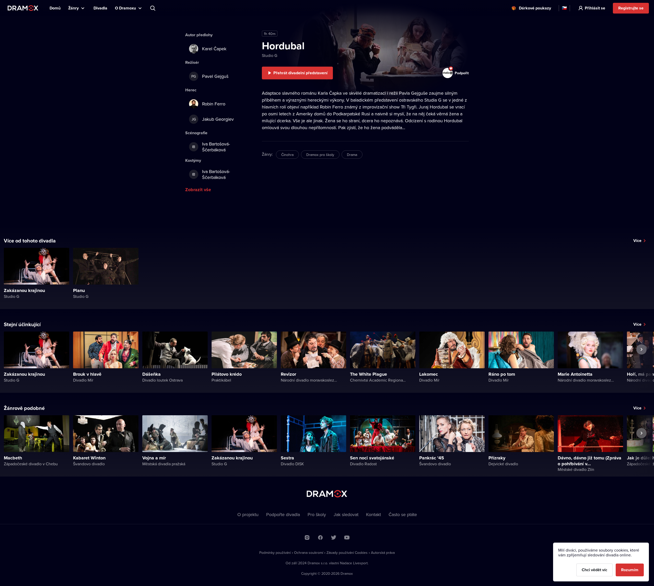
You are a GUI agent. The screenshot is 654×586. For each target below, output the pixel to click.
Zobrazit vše (198, 189)
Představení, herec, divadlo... (153, 8)
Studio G (269, 55)
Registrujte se (631, 8)
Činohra (287, 154)
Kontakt (373, 514)
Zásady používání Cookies (347, 552)
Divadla (100, 8)
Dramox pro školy (320, 154)
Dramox (23, 8)
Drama (352, 154)
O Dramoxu (125, 8)
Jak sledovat (346, 514)
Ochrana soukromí (308, 552)
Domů (55, 8)
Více (637, 240)
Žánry (73, 8)
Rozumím (629, 570)
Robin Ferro (213, 104)
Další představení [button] (641, 361)
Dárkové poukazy (535, 8)
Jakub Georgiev (213, 119)
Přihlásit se (595, 8)
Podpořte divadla (283, 514)
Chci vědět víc (594, 570)
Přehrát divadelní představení (300, 73)
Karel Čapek (214, 48)
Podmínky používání (275, 552)
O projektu (248, 514)
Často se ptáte (403, 514)
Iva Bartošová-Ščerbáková (211, 147)
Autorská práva (383, 552)
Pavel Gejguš (209, 76)
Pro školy (317, 514)
